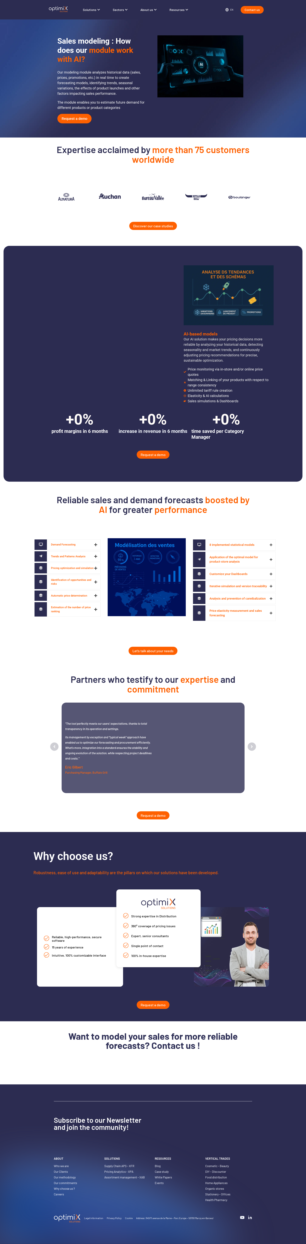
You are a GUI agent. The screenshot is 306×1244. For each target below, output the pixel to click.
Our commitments (65, 1183)
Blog (158, 1166)
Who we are (61, 1166)
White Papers (163, 1177)
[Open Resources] (186, 9)
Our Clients (61, 1171)
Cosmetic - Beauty (217, 1166)
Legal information (93, 1218)
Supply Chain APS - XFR (119, 1166)
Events (159, 1183)
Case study (162, 1171)
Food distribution (216, 1177)
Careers (59, 1194)
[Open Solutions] (98, 9)
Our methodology (65, 1177)
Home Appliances (216, 1183)
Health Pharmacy (216, 1200)
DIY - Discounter (215, 1171)
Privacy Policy (114, 1218)
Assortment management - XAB (124, 1177)
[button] (54, 746)
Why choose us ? (64, 1188)
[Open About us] (155, 9)
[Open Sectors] (126, 9)
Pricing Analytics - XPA (118, 1171)
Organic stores (214, 1188)
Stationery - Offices (217, 1194)
